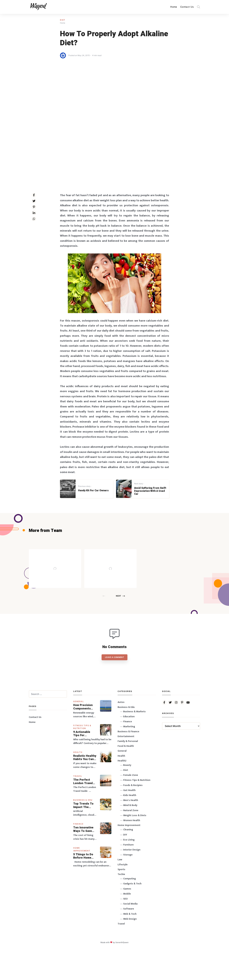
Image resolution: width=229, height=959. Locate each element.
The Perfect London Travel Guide (83, 781)
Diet (62, 20)
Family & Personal (128, 741)
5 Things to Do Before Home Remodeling (83, 856)
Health (77, 752)
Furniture (128, 845)
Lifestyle (123, 864)
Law (120, 859)
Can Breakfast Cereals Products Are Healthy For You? (116, 561)
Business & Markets (134, 711)
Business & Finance (128, 731)
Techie (121, 874)
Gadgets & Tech (132, 884)
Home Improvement (129, 825)
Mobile (127, 894)
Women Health (131, 820)
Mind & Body (130, 805)
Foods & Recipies (59, 554)
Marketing (129, 726)
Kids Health (129, 795)
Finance (78, 824)
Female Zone (130, 775)
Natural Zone (130, 810)
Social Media (130, 904)
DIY (125, 835)
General (78, 701)
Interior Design (131, 850)
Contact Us (187, 6)
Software (128, 909)
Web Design (130, 919)
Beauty (127, 765)
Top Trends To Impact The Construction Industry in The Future (83, 805)
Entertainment (126, 736)
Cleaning (128, 830)
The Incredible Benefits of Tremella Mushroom (61, 561)
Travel (77, 776)
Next (118, 596)
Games (127, 889)
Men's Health (130, 800)
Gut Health (129, 790)
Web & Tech (129, 914)
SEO (125, 899)
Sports (121, 869)
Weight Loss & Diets (134, 815)
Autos (121, 702)
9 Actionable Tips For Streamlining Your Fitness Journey (82, 733)
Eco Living (129, 840)
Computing (129, 879)
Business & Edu (83, 800)
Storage (128, 855)
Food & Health (126, 746)
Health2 (122, 761)
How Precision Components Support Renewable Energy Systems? (85, 707)
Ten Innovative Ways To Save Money (83, 829)
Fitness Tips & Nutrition (136, 780)
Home (173, 6)
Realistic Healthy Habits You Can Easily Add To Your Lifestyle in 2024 (84, 757)
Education (129, 716)
